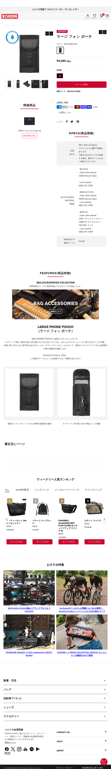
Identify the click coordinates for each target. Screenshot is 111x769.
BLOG (7, 752)
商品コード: (61, 91)
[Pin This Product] (78, 122)
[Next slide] (104, 519)
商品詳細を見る (29, 136)
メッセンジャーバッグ (67, 489)
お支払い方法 (62, 102)
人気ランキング (17, 25)
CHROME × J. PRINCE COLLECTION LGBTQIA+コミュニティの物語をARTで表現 (82, 654)
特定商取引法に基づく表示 (92, 768)
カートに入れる (16, 541)
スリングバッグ (93, 489)
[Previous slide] (7, 519)
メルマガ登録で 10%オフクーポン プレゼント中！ (55, 9)
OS (60, 76)
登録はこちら (10, 742)
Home (7, 25)
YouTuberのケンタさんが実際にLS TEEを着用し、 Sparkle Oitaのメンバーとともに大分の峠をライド (82, 610)
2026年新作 (22, 489)
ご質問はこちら (64, 112)
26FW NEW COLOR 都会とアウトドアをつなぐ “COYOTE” (29, 610)
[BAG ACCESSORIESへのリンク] (55, 305)
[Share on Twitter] (72, 122)
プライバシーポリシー (64, 768)
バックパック (42, 489)
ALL (7, 489)
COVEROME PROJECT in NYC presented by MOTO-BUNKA (29, 654)
